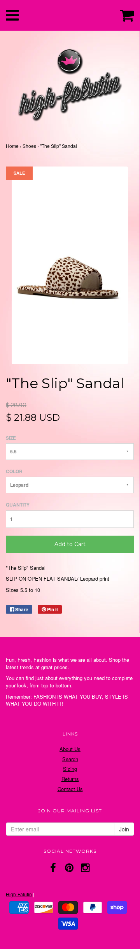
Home (12, 145)
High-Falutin (19, 894)
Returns (70, 778)
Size (11, 438)
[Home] (70, 83)
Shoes (29, 145)
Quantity (18, 504)
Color (14, 471)
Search (70, 759)
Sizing (70, 768)
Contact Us (70, 789)
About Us (70, 749)
